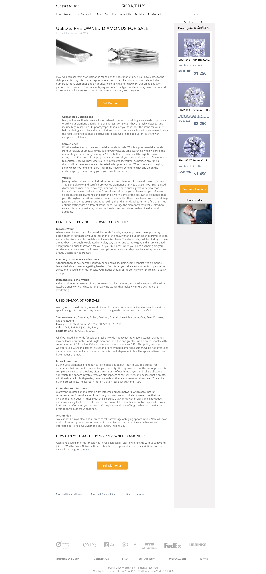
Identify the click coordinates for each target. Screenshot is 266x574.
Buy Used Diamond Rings (69, 494)
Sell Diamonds (112, 103)
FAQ (125, 558)
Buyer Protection (107, 14)
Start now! (83, 449)
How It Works (63, 14)
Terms (204, 558)
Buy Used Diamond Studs (104, 494)
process (158, 368)
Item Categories (84, 14)
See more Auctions (194, 189)
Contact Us (101, 558)
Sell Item (189, 22)
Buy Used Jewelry (135, 494)
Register (139, 14)
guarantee (141, 133)
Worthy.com (177, 558)
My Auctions (203, 23)
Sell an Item (147, 558)
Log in (195, 14)
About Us (125, 14)
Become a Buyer (67, 558)
